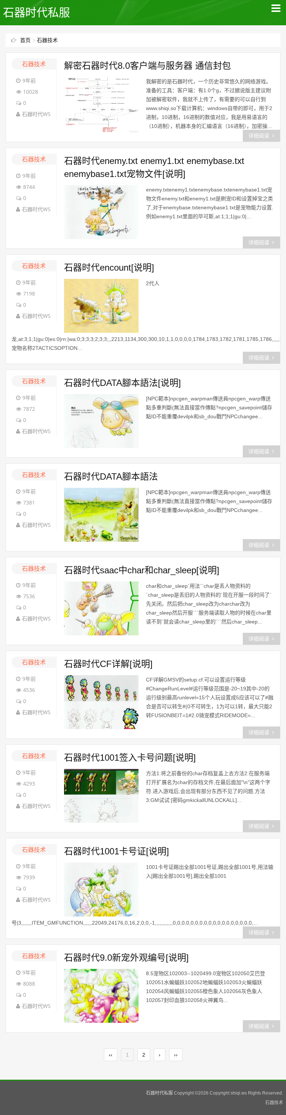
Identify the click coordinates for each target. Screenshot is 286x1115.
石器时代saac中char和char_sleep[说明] (141, 570)
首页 (25, 40)
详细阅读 (258, 136)
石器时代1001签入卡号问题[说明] (130, 758)
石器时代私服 (36, 12)
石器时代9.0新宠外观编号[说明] (126, 958)
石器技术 (47, 40)
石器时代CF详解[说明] (108, 664)
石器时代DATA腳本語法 (111, 476)
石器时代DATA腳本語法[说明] (122, 383)
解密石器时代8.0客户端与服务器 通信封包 (147, 66)
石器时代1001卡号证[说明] (116, 851)
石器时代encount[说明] (109, 267)
